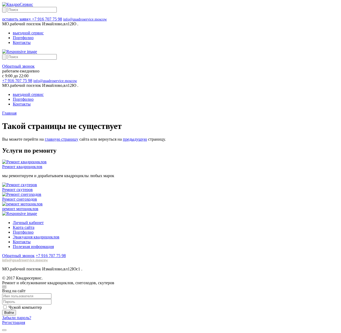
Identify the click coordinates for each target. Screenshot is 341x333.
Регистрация (13, 322)
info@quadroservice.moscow (85, 19)
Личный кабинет (28, 222)
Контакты (22, 42)
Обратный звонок (18, 66)
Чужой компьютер (25, 307)
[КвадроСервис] (17, 4)
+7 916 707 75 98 (47, 19)
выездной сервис (28, 33)
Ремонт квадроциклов (22, 166)
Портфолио (23, 37)
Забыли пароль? (16, 317)
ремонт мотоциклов (20, 208)
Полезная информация (33, 246)
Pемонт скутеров (17, 189)
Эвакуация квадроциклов (36, 237)
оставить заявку (17, 19)
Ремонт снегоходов (19, 199)
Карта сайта (23, 227)
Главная (9, 113)
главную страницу (61, 139)
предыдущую (135, 139)
